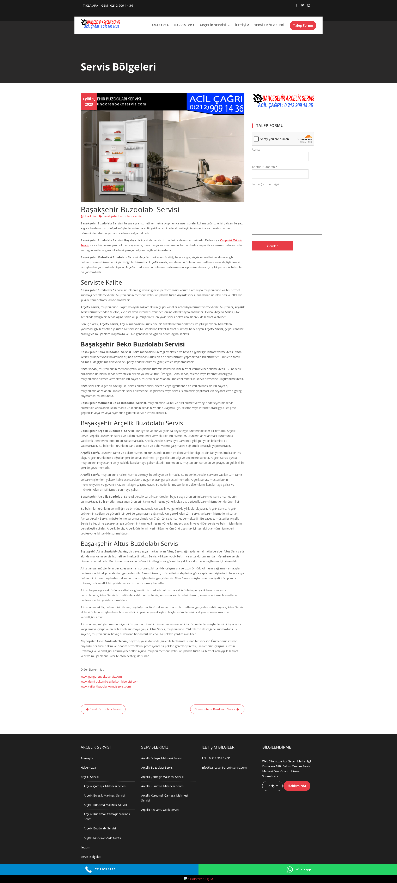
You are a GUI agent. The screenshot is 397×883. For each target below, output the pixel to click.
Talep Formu (303, 25)
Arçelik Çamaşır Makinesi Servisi (105, 786)
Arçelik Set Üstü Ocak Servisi (103, 838)
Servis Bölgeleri (269, 25)
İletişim (242, 25)
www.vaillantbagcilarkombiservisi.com (106, 686)
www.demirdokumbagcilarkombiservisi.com (110, 681)
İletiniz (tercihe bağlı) (265, 184)
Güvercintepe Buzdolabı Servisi (215, 709)
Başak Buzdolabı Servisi (105, 709)
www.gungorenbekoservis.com (101, 676)
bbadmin (90, 216)
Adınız (256, 149)
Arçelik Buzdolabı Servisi (100, 828)
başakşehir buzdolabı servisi (122, 216)
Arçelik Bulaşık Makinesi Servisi (104, 795)
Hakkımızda (184, 25)
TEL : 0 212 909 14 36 (216, 758)
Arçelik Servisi (213, 25)
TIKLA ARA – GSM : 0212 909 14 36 (108, 5)
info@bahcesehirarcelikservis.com (224, 767)
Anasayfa (160, 25)
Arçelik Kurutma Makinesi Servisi (105, 805)
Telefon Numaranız (264, 167)
